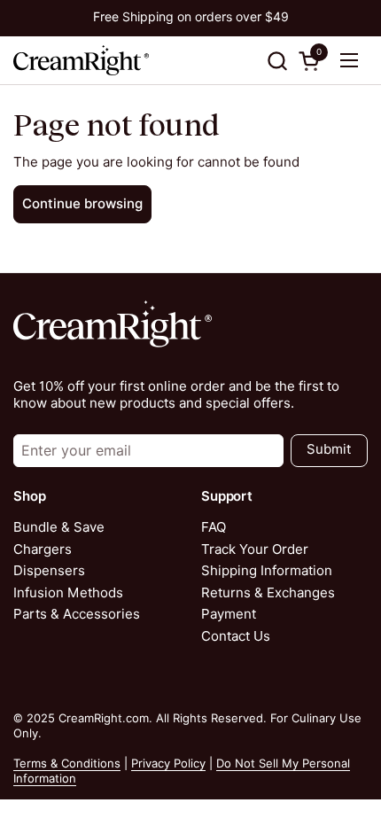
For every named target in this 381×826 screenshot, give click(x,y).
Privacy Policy (168, 763)
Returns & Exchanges (268, 593)
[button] (277, 61)
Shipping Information (266, 571)
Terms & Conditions (67, 763)
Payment (228, 614)
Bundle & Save (59, 527)
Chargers (42, 549)
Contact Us (235, 636)
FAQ (213, 527)
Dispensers (49, 571)
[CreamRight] (81, 60)
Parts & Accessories (76, 614)
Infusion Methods (68, 593)
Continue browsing (82, 204)
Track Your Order (254, 549)
